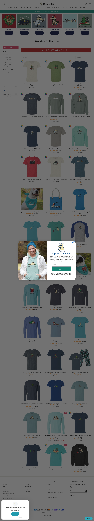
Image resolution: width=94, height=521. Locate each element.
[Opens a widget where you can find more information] (88, 518)
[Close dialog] (73, 242)
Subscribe (61, 269)
